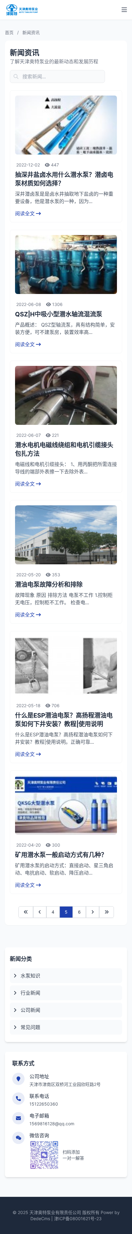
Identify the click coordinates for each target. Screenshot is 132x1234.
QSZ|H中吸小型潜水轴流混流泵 (58, 314)
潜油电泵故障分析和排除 (49, 584)
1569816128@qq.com (51, 1123)
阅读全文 (25, 213)
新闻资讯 (31, 32)
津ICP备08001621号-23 (78, 1218)
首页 (9, 32)
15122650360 (43, 1104)
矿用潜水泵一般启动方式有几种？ (61, 855)
